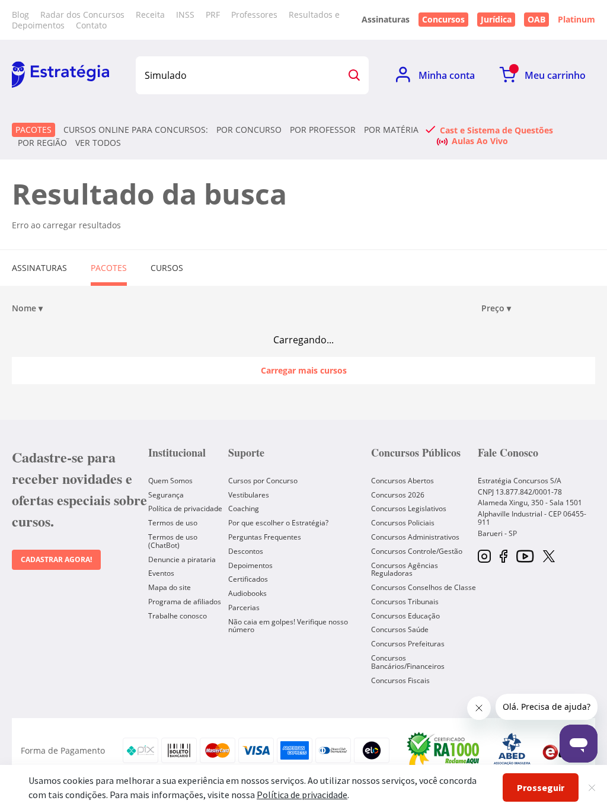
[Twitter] (548, 557)
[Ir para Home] (60, 75)
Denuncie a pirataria (182, 559)
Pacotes (33, 129)
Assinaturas (39, 267)
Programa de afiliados (184, 602)
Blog (20, 14)
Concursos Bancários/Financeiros (408, 662)
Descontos (245, 551)
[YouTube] (524, 557)
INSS (185, 14)
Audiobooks (247, 593)
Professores (254, 14)
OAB (536, 19)
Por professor (323, 130)
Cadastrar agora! (56, 559)
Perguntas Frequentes (264, 537)
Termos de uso (172, 523)
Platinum (576, 19)
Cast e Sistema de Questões (496, 130)
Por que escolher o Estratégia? (278, 523)
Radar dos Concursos (82, 14)
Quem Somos (170, 481)
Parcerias (244, 607)
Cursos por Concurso (263, 481)
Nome (27, 308)
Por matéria (391, 130)
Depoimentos (250, 565)
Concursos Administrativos (415, 537)
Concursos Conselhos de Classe (423, 587)
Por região (42, 143)
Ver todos (98, 143)
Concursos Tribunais (405, 602)
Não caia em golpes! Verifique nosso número (288, 626)
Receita (150, 14)
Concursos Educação (405, 616)
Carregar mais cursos (304, 370)
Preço (496, 308)
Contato (91, 25)
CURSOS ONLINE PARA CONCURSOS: (135, 130)
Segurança (166, 495)
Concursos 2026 (397, 495)
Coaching (243, 508)
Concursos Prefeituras (408, 644)
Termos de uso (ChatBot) (172, 541)
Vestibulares (248, 495)
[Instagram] (484, 557)
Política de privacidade (185, 508)
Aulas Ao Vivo (480, 140)
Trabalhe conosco (177, 616)
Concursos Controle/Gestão (416, 551)
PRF (213, 14)
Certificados (248, 579)
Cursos (167, 267)
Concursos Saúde (400, 629)
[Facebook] (503, 557)
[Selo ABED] (512, 750)
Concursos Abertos (402, 481)
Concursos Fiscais (400, 680)
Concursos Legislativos (408, 508)
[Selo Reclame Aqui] (444, 750)
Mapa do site (169, 587)
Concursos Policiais (403, 523)
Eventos (161, 573)
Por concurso (249, 130)
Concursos (443, 19)
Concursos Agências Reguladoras (404, 569)
